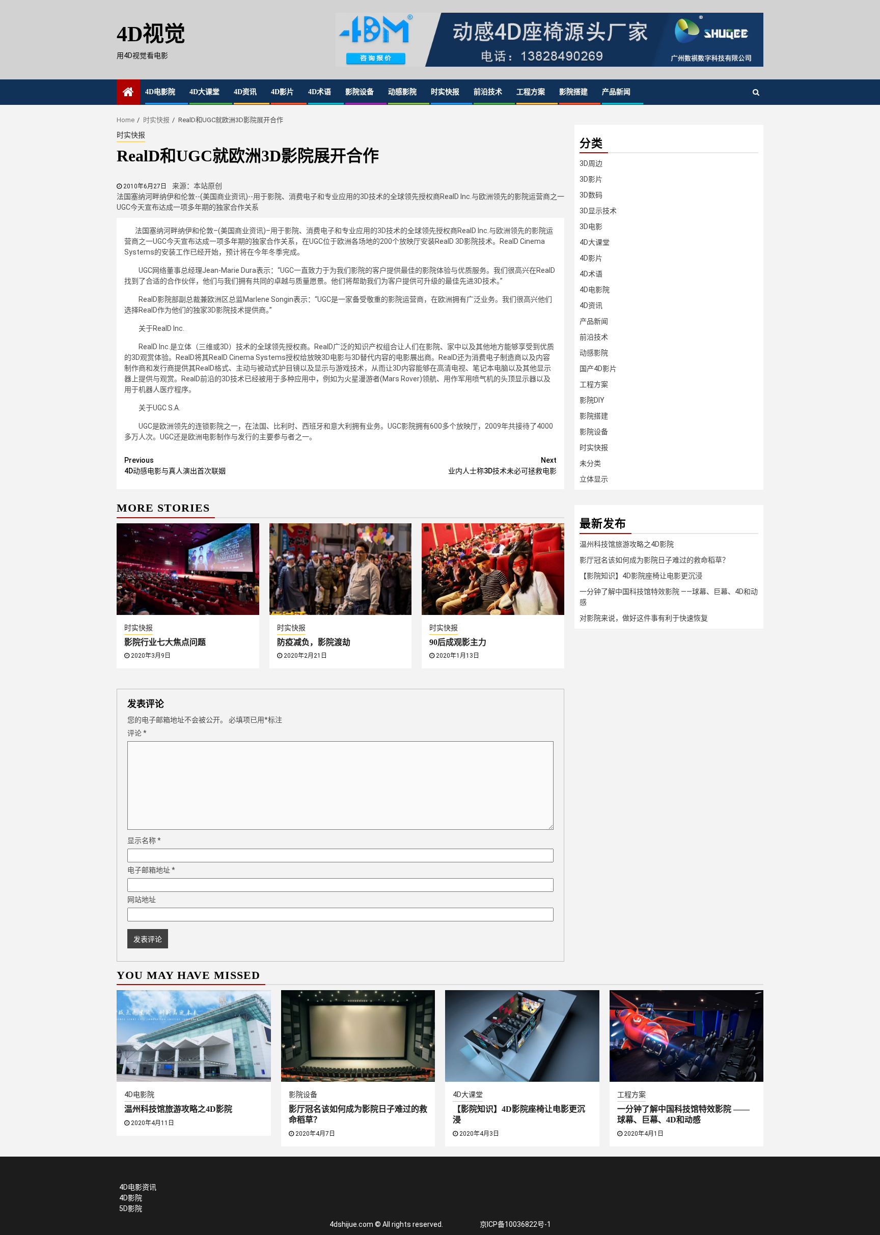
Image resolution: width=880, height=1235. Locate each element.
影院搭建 (573, 92)
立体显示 (594, 479)
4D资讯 (245, 92)
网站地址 (141, 899)
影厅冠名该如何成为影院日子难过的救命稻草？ (654, 560)
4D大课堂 (204, 92)
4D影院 (130, 1198)
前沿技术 (488, 92)
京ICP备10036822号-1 (515, 1224)
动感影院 (402, 92)
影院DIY (592, 400)
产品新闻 (616, 92)
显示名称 (144, 840)
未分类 (590, 463)
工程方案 (530, 92)
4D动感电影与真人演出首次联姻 (175, 465)
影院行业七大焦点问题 (165, 642)
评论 (137, 733)
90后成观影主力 (457, 642)
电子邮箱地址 (151, 870)
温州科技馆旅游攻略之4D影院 (627, 544)
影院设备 (359, 92)
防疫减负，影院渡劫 (313, 642)
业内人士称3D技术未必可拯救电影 (502, 465)
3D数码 (591, 195)
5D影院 (130, 1208)
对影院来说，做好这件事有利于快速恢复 (644, 618)
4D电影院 (160, 92)
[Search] (756, 92)
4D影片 (282, 92)
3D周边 (591, 163)
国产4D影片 (598, 368)
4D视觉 (151, 34)
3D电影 (591, 226)
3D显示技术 (598, 211)
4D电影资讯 (137, 1187)
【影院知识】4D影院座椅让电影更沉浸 (641, 576)
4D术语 (319, 92)
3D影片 (591, 179)
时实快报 (445, 92)
